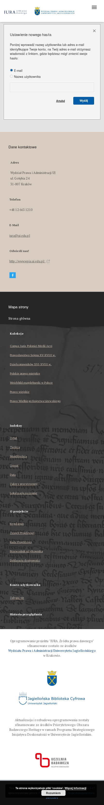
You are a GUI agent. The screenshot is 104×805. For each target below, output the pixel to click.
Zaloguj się (17, 597)
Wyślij (84, 100)
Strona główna (19, 318)
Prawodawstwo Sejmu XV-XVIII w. (33, 355)
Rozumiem (53, 793)
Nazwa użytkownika (27, 76)
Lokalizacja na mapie (23, 493)
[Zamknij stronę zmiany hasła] (95, 30)
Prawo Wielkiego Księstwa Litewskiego (35, 401)
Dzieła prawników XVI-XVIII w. (31, 364)
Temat (14, 465)
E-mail (17, 70)
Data (13, 474)
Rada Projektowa (21, 542)
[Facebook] (12, 275)
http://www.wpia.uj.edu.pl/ (27, 261)
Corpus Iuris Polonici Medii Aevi (31, 346)
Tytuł (13, 438)
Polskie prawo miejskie (25, 373)
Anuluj (60, 101)
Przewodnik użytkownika (26, 551)
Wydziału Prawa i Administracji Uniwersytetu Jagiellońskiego (52, 651)
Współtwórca (18, 456)
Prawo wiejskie (20, 392)
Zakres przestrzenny (23, 484)
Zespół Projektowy (22, 533)
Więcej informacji (75, 788)
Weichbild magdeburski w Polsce (31, 382)
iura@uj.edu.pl (19, 236)
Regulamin (17, 523)
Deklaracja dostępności (25, 560)
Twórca (15, 447)
